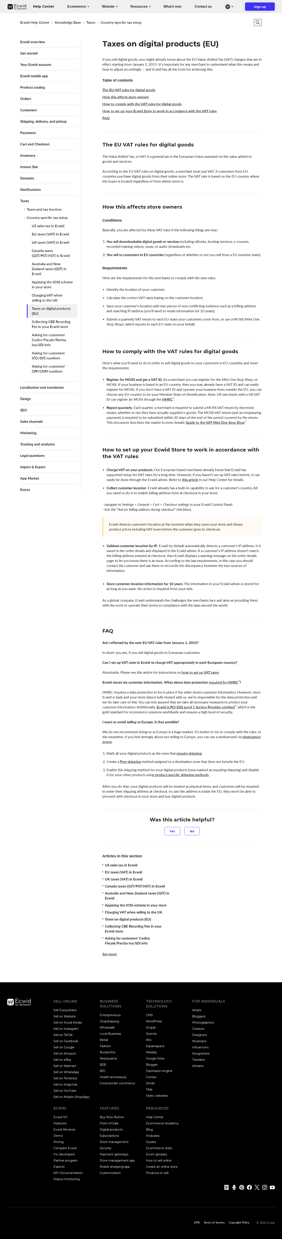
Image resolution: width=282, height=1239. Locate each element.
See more (109, 954)
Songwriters (201, 1053)
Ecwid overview (32, 42)
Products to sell (157, 1173)
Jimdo (150, 1083)
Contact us (203, 6)
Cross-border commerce (117, 1083)
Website (108, 6)
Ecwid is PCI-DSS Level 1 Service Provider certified (196, 707)
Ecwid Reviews (64, 1129)
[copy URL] (197, 145)
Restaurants (108, 1058)
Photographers (203, 1022)
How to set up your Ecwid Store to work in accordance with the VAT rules (159, 111)
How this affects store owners (125, 97)
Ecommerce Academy (162, 1123)
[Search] (258, 22)
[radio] (172, 831)
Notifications (30, 189)
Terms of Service (214, 1222)
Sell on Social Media (67, 1022)
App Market (29, 478)
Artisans (198, 1066)
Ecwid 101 (60, 1117)
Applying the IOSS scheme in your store (52, 284)
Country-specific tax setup (121, 22)
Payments (28, 132)
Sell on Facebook (65, 1041)
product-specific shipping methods (182, 775)
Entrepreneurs (110, 1015)
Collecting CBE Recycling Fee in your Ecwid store (51, 324)
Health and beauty (113, 1077)
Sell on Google (63, 1047)
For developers (64, 1154)
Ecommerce (76, 6)
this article (190, 479)
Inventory (28, 155)
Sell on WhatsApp (66, 1072)
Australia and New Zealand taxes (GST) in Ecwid (49, 269)
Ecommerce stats (159, 1148)
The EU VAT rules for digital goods (128, 90)
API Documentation (68, 1173)
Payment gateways (114, 1154)
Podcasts (152, 1136)
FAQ (106, 118)
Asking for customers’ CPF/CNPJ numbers (48, 369)
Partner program (65, 1160)
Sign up (262, 8)
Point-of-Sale (109, 1123)
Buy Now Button (112, 1117)
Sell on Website (64, 1016)
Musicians (199, 1041)
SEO (23, 410)
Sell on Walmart (64, 1066)
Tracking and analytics (37, 444)
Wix (148, 1040)
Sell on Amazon (64, 1053)
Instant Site (29, 167)
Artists (196, 1010)
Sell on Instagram (66, 1029)
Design (25, 398)
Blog (149, 1129)
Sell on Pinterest (65, 1078)
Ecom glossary (156, 1154)
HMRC (167, 399)
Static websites (157, 1096)
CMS (149, 1015)
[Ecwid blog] (225, 1187)
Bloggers (198, 1016)
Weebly (151, 1052)
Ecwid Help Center (34, 22)
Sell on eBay (62, 1060)
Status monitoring (66, 1179)
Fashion (105, 1046)
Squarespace (155, 1046)
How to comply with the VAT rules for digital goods (141, 104)
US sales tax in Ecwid (48, 226)
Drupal (150, 1027)
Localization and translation (42, 387)
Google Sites (155, 1058)
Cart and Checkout (35, 144)
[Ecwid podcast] (233, 1187)
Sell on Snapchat (65, 1084)
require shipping (189, 753)
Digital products (111, 1129)
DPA (197, 1222)
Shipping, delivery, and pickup (43, 121)
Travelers (198, 1060)
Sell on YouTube (64, 1091)
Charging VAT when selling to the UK (47, 297)
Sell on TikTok (63, 1035)
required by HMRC (223, 682)
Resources (139, 6)
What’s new (172, 6)
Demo (58, 1136)
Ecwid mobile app (34, 76)
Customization (110, 1173)
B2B (103, 1065)
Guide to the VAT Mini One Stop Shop (215, 422)
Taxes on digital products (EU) (51, 311)
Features (59, 1123)
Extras (25, 489)
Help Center (155, 1117)
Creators (198, 1029)
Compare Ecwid (64, 1148)
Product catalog (32, 87)
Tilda (149, 1089)
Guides (151, 1142)
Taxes (90, 22)
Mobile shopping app (115, 1167)
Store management (114, 1142)
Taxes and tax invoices (44, 209)
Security (105, 1148)
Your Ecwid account (35, 64)
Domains (27, 178)
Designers (199, 1035)
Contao (151, 1077)
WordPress (154, 1021)
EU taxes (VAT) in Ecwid (50, 234)
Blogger (152, 1065)
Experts (58, 1167)
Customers (28, 110)
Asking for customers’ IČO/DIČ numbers (48, 355)
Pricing (58, 1142)
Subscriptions (109, 1136)
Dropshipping (109, 1021)
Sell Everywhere (65, 1010)
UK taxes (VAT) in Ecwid (50, 242)
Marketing (28, 433)
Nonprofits (107, 1052)
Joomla (151, 1034)
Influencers (200, 1047)
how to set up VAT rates (200, 672)
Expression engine (159, 1071)
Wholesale (107, 1027)
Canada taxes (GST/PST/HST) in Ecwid (51, 253)
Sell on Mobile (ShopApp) (71, 1097)
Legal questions (32, 455)
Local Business (110, 1034)
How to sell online (159, 1160)
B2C (103, 1071)
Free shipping (130, 761)
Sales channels (31, 421)
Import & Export (32, 467)
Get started (29, 53)
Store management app (117, 1160)
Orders (25, 98)
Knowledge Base (68, 22)
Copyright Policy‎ (239, 1222)
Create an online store (162, 1167)
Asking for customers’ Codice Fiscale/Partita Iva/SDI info (49, 340)
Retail (104, 1040)
